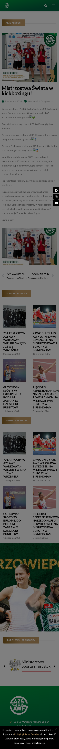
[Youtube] (56, 203)
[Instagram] (56, 197)
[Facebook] (56, 190)
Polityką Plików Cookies (26, 734)
